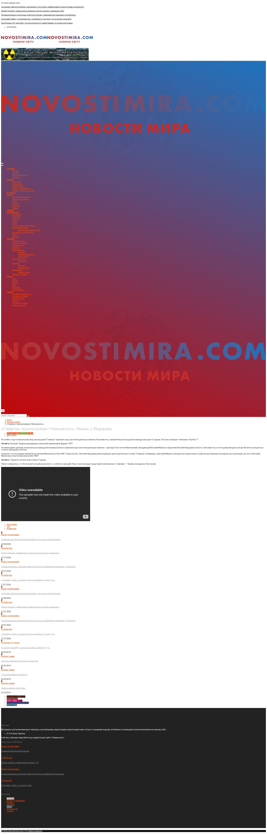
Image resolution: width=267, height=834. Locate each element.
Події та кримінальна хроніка (23, 226)
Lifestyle (11, 239)
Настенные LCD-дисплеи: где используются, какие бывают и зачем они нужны (37, 23)
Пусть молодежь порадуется (14, 674)
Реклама (15, 173)
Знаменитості (17, 270)
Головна (11, 169)
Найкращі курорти (19, 305)
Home (9, 420)
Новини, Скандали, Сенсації (23, 191)
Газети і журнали (18, 259)
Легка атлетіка (18, 290)
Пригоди (15, 237)
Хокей (14, 283)
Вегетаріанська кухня (26, 254)
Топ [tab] (8, 526)
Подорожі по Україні (20, 296)
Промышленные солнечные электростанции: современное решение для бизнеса (38, 15)
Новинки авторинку (20, 243)
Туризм (10, 292)
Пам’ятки (15, 301)
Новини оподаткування (21, 189)
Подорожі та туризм (20, 303)
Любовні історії (24, 272)
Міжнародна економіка (21, 197)
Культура (15, 219)
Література (16, 217)
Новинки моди (18, 246)
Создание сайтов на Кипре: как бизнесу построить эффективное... (31, 539)
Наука (14, 221)
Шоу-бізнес (16, 215)
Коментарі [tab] (11, 529)
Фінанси (15, 204)
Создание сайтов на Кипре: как (15, 751)
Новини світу (17, 184)
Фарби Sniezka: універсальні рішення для (20, 762)
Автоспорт (16, 288)
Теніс (14, 279)
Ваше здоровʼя (18, 250)
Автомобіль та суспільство (23, 232)
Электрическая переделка (13, 688)
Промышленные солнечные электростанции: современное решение (32, 774)
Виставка (16, 263)
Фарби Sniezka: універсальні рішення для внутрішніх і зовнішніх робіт (32, 11)
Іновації (15, 208)
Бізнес (10, 195)
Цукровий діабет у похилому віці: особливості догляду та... (28, 580)
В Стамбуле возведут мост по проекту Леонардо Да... (25, 647)
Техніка (10, 210)
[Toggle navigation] (2, 163)
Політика (11, 193)
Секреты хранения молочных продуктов (19, 661)
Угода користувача (19, 175)
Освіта (15, 224)
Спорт (10, 276)
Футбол (15, 281)
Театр (14, 235)
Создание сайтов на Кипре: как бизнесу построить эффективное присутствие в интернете (42, 7)
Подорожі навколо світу (21, 294)
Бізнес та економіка (20, 199)
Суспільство (13, 212)
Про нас (15, 171)
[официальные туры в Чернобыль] (45, 60)
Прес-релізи (17, 182)
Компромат (22, 261)
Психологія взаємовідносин (29, 230)
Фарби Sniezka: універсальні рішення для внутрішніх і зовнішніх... (30, 553)
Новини (10, 180)
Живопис (21, 266)
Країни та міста (18, 299)
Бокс (14, 285)
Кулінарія (16, 248)
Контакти (15, 178)
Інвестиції (16, 206)
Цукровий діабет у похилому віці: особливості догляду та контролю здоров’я (36, 19)
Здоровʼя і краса (18, 241)
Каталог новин (18, 186)
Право (14, 202)
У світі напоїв (23, 257)
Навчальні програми (20, 228)
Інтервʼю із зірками (19, 274)
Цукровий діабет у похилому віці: (16, 785)
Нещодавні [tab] (12, 524)
